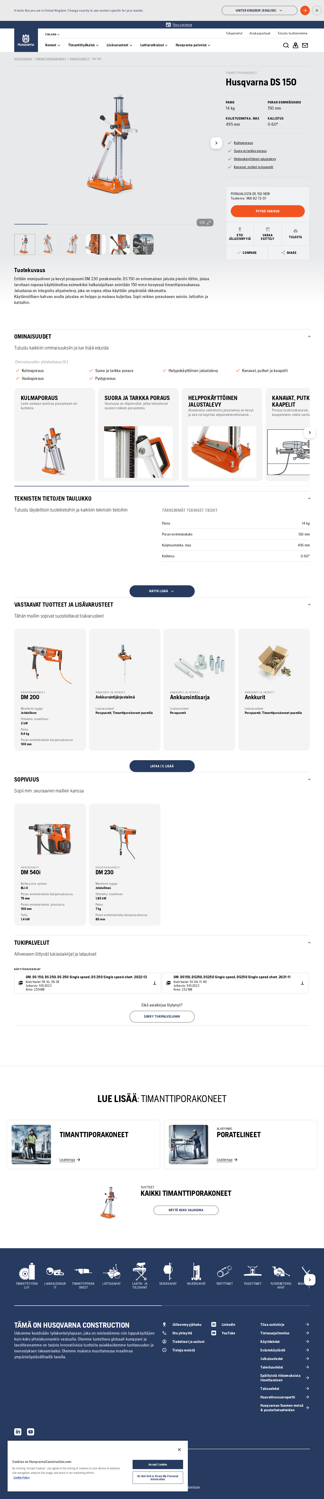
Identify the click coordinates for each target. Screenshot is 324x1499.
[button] (162, 1017)
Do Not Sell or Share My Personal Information (157, 1477)
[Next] (216, 143)
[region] (98, 1465)
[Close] (179, 1449)
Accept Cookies (157, 1464)
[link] (179, 25)
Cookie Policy (22, 1477)
